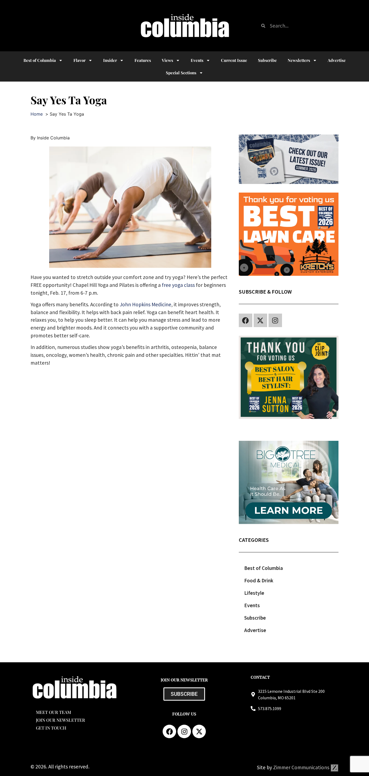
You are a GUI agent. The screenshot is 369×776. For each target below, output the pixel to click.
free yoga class (178, 285)
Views (167, 60)
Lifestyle (254, 593)
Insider (110, 60)
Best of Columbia (263, 568)
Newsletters (299, 60)
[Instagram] (275, 320)
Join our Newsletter (60, 720)
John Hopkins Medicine (145, 304)
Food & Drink (258, 580)
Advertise (337, 60)
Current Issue (234, 60)
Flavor (79, 60)
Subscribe (267, 60)
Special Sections (181, 72)
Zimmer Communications (301, 767)
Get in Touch (51, 728)
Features (143, 60)
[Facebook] (245, 320)
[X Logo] (260, 320)
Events (197, 60)
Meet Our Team (53, 712)
